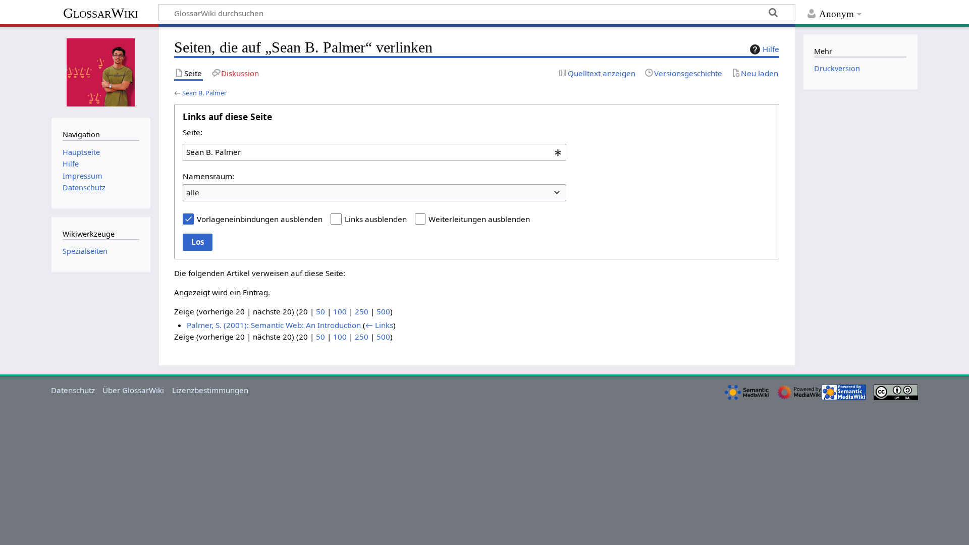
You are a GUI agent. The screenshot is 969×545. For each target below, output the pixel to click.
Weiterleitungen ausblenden (479, 219)
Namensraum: (208, 176)
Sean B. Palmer (204, 92)
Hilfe (771, 49)
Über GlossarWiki (133, 390)
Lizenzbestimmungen (210, 390)
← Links (379, 325)
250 (361, 311)
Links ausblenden (376, 219)
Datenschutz (73, 390)
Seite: (192, 132)
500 (383, 311)
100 (340, 311)
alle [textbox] (192, 192)
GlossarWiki (100, 13)
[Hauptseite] (101, 71)
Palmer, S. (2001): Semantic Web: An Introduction (274, 325)
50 (320, 311)
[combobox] (374, 152)
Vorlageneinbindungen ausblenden (259, 219)
